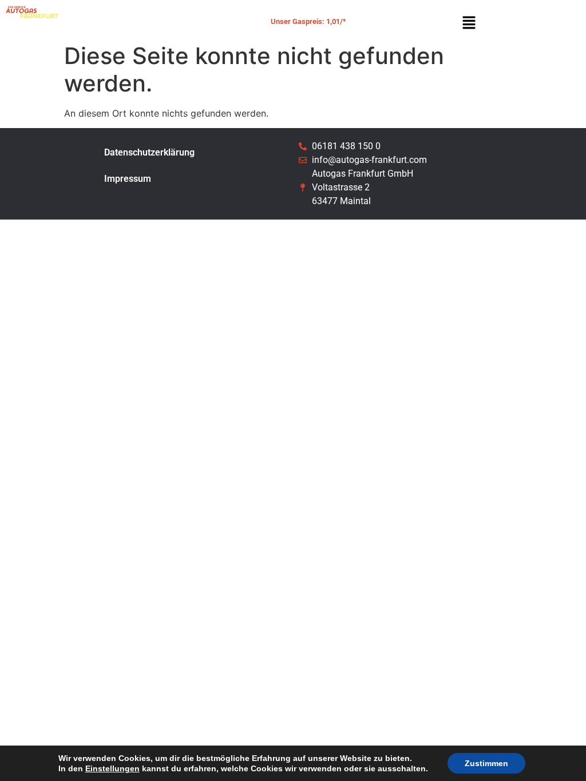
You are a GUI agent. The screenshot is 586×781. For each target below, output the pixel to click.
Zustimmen (486, 763)
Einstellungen (112, 768)
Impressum (127, 178)
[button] (468, 23)
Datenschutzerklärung (149, 152)
